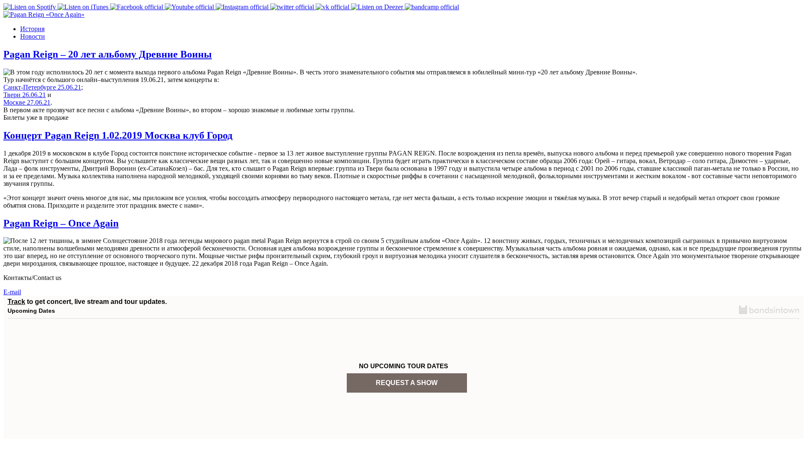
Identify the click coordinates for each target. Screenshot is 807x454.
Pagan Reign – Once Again (61, 223)
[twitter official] (293, 7)
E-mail (12, 292)
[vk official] (333, 7)
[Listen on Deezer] (378, 7)
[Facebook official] (137, 7)
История (32, 28)
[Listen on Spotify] (30, 7)
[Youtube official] (190, 7)
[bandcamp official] (432, 7)
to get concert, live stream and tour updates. (87, 301)
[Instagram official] (243, 7)
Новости (32, 36)
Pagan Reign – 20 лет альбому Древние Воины (107, 54)
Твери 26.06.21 (24, 94)
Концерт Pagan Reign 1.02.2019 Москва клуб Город (117, 135)
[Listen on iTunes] (84, 7)
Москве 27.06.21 (26, 102)
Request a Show (407, 382)
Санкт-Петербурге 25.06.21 (42, 87)
